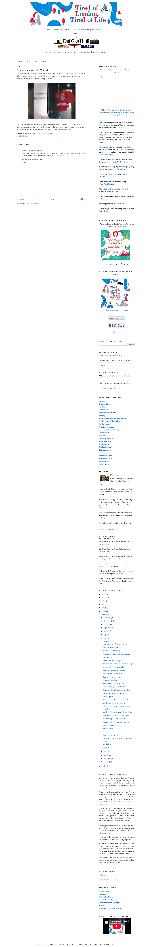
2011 (103, 608)
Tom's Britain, (71, 52)
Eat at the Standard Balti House (113, 693)
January (106, 762)
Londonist (102, 177)
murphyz (25, 150)
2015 (103, 594)
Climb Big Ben (108, 697)
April (105, 752)
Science (36, 133)
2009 (104, 614)
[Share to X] (22, 136)
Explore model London (111, 735)
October (107, 624)
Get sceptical (107, 747)
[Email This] (17, 136)
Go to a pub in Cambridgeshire (113, 667)
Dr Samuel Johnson (106, 388)
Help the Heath (108, 657)
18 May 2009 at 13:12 (35, 150)
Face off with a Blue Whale (112, 674)
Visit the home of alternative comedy (115, 700)
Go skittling (107, 744)
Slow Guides (120, 204)
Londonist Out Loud (105, 566)
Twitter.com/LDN (112, 191)
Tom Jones (117, 475)
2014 (103, 597)
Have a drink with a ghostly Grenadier (116, 722)
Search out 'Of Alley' (110, 680)
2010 (103, 611)
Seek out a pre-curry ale (111, 677)
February (107, 759)
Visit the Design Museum (111, 647)
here (69, 130)
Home (20, 61)
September (107, 628)
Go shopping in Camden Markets (114, 719)
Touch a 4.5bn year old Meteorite (33, 70)
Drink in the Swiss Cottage (112, 661)
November (107, 621)
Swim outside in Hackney (111, 651)
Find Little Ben (108, 729)
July (105, 635)
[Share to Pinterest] (26, 136)
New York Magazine (107, 184)
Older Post (83, 199)
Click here (109, 264)
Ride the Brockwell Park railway (114, 670)
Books (35, 61)
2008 (103, 766)
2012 (103, 604)
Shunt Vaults (107, 732)
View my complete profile (110, 529)
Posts (104, 875)
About (27, 61)
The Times (103, 199)
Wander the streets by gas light (114, 683)
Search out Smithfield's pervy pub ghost (116, 690)
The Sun (120, 127)
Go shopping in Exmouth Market (114, 703)
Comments (106, 879)
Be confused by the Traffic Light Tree (116, 715)
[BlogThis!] (20, 136)
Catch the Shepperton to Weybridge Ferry (117, 712)
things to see (46, 133)
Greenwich (27, 133)
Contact (43, 61)
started (117, 818)
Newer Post (20, 199)
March (106, 755)
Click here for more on (117, 112)
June (105, 638)
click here (120, 574)
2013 (103, 601)
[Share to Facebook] (24, 136)
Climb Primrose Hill (109, 725)
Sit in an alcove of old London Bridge (115, 644)
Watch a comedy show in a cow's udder (116, 654)
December (107, 618)
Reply (24, 162)
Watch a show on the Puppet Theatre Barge (118, 664)
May (105, 641)
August (106, 631)
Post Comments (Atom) (33, 204)
